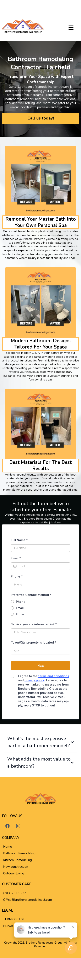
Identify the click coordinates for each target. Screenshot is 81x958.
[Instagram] (18, 826)
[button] (71, 28)
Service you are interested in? (34, 624)
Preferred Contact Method (31, 595)
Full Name (19, 540)
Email (16, 558)
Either (20, 614)
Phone (17, 576)
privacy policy (34, 680)
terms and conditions (53, 676)
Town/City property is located (33, 642)
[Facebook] (7, 826)
